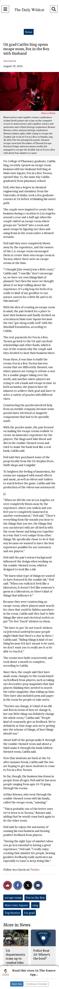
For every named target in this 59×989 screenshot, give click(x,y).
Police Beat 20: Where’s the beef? (41, 955)
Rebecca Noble (48, 113)
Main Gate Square (16, 905)
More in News (16, 925)
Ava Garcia (9, 61)
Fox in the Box (35, 897)
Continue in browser (37, 984)
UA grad (29, 913)
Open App (17, 984)
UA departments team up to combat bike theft (15, 959)
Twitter (34, 869)
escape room (13, 897)
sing (35, 905)
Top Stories (12, 913)
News (28, 32)
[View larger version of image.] (29, 91)
